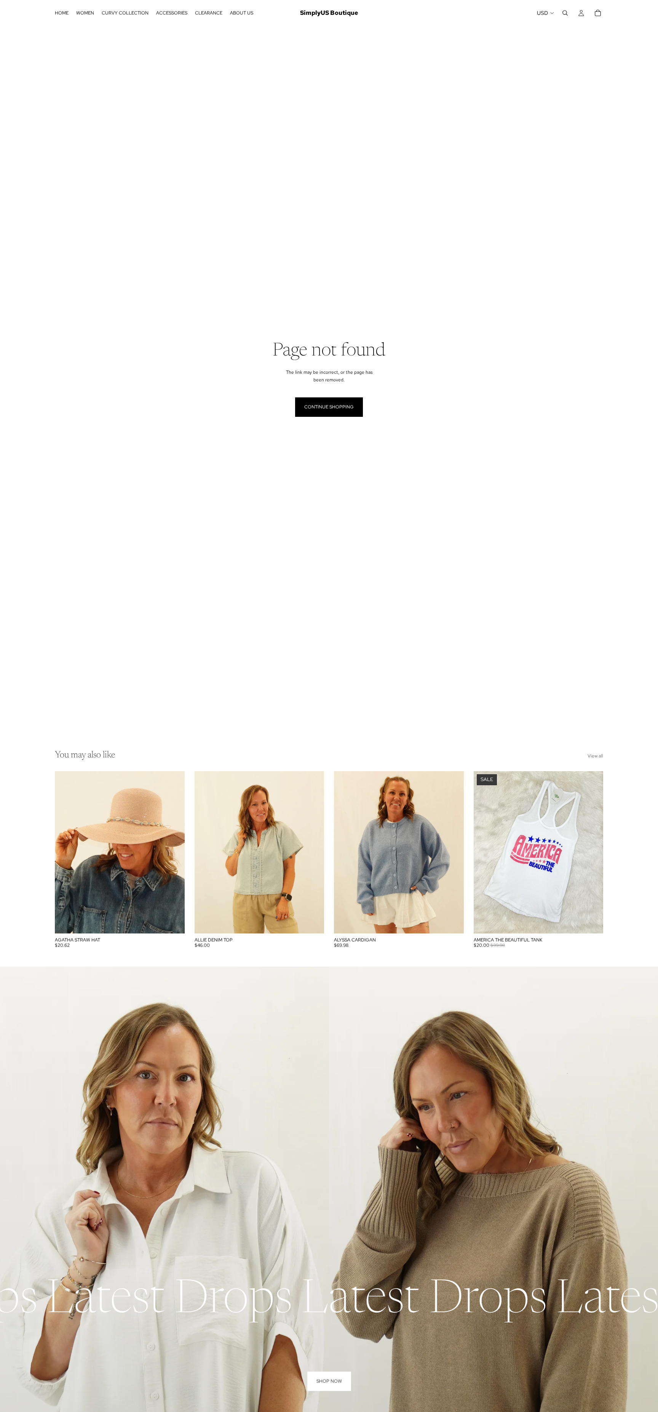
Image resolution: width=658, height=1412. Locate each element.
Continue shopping (329, 407)
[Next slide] (173, 852)
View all (595, 756)
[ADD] (173, 922)
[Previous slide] (66, 852)
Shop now (329, 1381)
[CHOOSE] (312, 922)
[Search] (565, 13)
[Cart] (597, 13)
